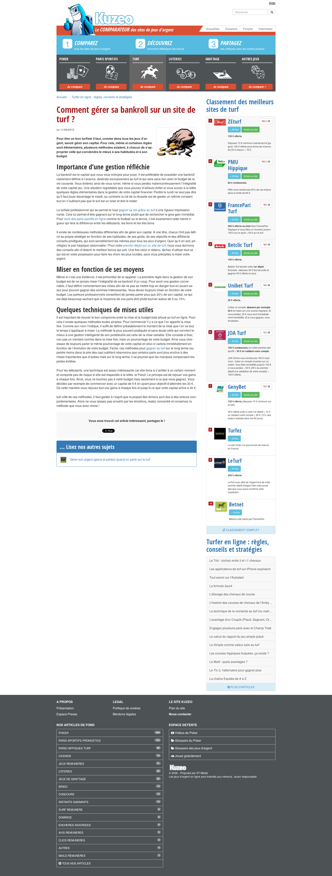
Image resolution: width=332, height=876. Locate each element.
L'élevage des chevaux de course (232, 594)
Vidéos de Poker (186, 732)
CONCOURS (66, 794)
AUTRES (64, 848)
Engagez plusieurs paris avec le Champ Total (240, 628)
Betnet (236, 504)
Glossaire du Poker (188, 740)
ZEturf (234, 121)
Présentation (65, 708)
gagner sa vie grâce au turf (137, 210)
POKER (63, 733)
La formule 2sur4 (220, 586)
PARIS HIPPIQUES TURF (75, 748)
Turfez (235, 430)
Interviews (265, 29)
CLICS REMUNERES (72, 840)
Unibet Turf (240, 285)
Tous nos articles (76, 863)
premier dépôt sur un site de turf (144, 245)
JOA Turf (237, 333)
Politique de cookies (126, 708)
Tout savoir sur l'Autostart (226, 577)
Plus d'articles (242, 687)
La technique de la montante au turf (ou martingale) (242, 611)
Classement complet (242, 530)
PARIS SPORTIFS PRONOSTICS (80, 740)
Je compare (74, 87)
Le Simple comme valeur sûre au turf (234, 645)
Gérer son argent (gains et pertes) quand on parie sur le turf (110, 459)
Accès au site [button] (250, 129)
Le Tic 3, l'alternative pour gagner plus (235, 670)
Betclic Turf (240, 245)
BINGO (63, 786)
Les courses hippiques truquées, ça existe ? (239, 653)
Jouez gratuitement (188, 756)
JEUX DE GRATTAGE (72, 779)
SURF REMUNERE (71, 809)
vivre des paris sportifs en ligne (85, 219)
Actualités (212, 29)
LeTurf (235, 461)
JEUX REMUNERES (71, 763)
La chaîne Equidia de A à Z (228, 678)
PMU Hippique (237, 165)
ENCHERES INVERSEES (75, 825)
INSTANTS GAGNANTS (73, 802)
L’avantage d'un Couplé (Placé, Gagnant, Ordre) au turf (242, 619)
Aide (272, 3)
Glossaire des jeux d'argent (193, 748)
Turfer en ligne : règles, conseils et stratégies (102, 97)
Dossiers (231, 29)
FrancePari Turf (239, 208)
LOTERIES (65, 771)
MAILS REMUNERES (72, 855)
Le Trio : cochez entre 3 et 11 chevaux (235, 560)
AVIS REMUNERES (71, 832)
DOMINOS (65, 817)
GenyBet (237, 387)
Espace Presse (66, 714)
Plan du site (177, 708)
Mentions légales (124, 714)
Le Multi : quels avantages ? (228, 661)
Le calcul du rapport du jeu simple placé (236, 636)
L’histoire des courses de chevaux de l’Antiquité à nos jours (242, 602)
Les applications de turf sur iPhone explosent (240, 569)
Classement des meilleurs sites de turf (240, 105)
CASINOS (65, 756)
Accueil (61, 97)
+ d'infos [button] (234, 129)
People (248, 29)
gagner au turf (155, 348)
